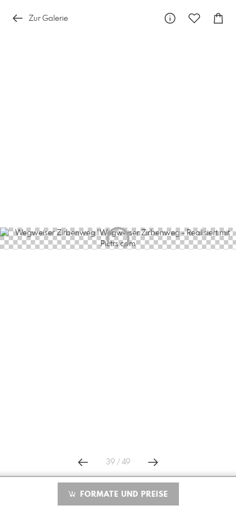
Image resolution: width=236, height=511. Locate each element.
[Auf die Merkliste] (194, 18)
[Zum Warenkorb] (218, 18)
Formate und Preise (122, 494)
